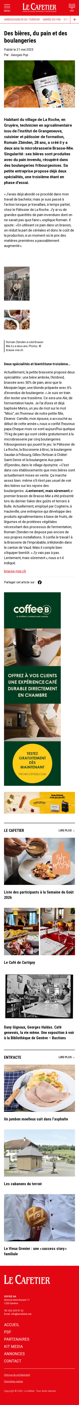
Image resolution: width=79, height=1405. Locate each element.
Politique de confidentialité (17, 1375)
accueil (11, 1324)
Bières (68, 19)
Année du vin (52, 19)
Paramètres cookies (13, 1381)
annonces (14, 1354)
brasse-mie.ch (15, 571)
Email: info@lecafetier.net (17, 1314)
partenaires (16, 1339)
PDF (7, 1332)
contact (12, 1361)
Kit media (13, 1346)
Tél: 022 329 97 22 (13, 1310)
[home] (39, 7)
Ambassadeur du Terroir (22, 19)
